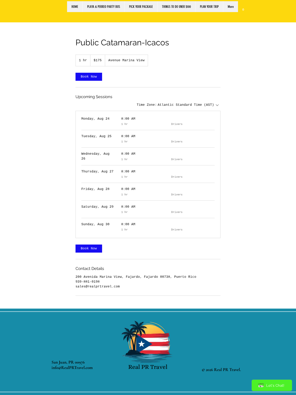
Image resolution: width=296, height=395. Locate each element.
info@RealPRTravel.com (72, 367)
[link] (243, 8)
